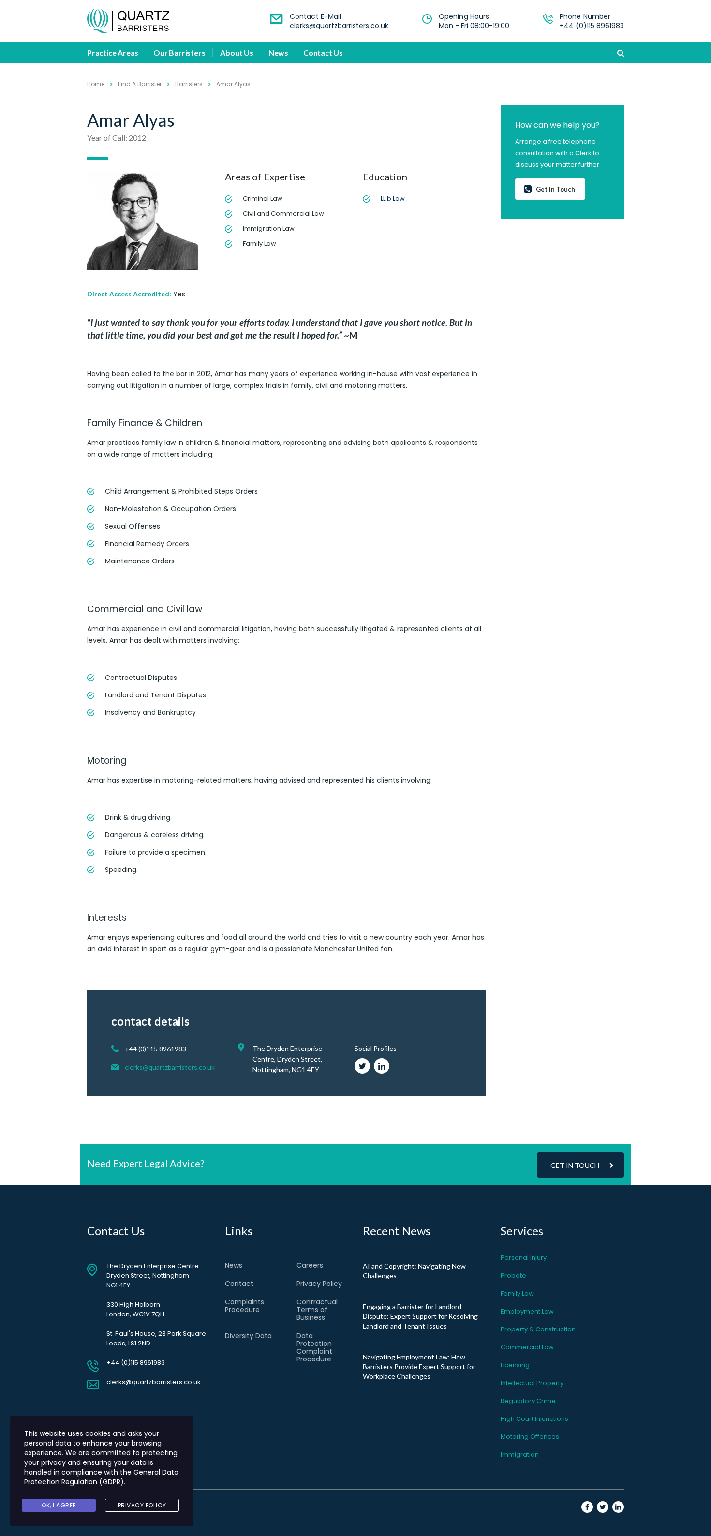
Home (95, 84)
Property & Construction (538, 1329)
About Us (236, 52)
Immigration (520, 1454)
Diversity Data (248, 1336)
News (278, 52)
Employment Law (527, 1311)
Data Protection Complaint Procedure (314, 1347)
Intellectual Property (532, 1383)
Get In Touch (574, 1165)
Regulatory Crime (528, 1400)
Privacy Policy (319, 1283)
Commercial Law (527, 1347)
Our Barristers (179, 52)
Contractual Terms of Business (317, 1309)
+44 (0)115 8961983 (592, 25)
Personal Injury (524, 1257)
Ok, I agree (59, 1505)
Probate (513, 1275)
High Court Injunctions (534, 1418)
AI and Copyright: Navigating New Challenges (414, 1271)
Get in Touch (555, 189)
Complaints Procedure (244, 1306)
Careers (309, 1265)
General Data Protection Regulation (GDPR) (101, 1477)
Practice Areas (112, 52)
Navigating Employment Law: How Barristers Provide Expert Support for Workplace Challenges (419, 1366)
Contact (239, 1283)
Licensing (515, 1365)
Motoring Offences (530, 1436)
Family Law (517, 1293)
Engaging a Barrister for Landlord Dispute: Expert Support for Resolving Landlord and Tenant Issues (420, 1316)
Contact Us (323, 52)
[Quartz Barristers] (128, 21)
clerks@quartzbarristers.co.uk (339, 25)
